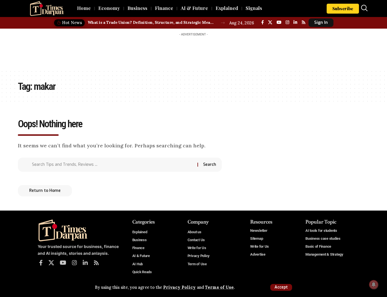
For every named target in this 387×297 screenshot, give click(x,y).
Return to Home (45, 190)
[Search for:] (112, 165)
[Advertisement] (193, 51)
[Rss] (303, 22)
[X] (270, 22)
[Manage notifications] (373, 284)
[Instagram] (287, 22)
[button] (281, 287)
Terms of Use (219, 287)
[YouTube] (279, 22)
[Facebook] (262, 22)
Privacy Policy (179, 287)
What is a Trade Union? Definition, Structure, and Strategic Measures (151, 22)
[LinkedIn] (295, 22)
